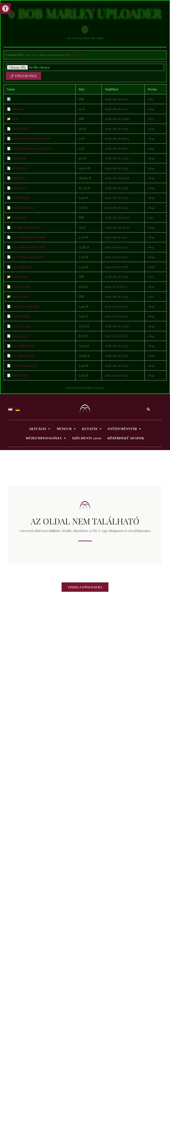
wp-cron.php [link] (21, 286)
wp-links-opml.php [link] (25, 306)
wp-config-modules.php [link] (29, 247)
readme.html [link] (21, 198)
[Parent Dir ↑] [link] (80, 55)
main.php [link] (18, 178)
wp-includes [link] (20, 296)
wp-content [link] (20, 276)
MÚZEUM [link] (64, 429)
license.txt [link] (19, 168)
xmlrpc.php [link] (20, 375)
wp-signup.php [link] (22, 355)
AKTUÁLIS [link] (37, 429)
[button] (39, 428)
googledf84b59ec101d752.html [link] (32, 148)
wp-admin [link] (19, 217)
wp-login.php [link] (21, 326)
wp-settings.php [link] (23, 346)
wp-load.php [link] (21, 316)
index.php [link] (19, 158)
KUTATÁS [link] (89, 429)
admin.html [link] (20, 129)
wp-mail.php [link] (21, 336)
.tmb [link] (15, 119)
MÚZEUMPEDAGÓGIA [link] (44, 438)
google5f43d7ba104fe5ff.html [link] (31, 138)
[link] (5, 8)
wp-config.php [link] (22, 267)
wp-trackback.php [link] (24, 365)
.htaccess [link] (18, 109)
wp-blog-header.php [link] (26, 227)
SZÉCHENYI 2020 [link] (86, 438)
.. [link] (12, 99)
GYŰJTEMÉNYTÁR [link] (122, 429)
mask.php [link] (18, 188)
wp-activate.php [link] (23, 207)
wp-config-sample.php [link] (28, 257)
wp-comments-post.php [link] (29, 237)
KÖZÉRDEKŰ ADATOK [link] (126, 438)
